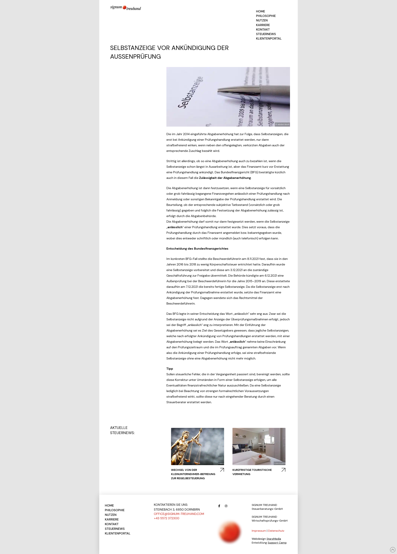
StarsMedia (274, 539)
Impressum (259, 531)
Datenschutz (276, 531)
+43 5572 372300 (166, 518)
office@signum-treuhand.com (179, 514)
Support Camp (277, 543)
